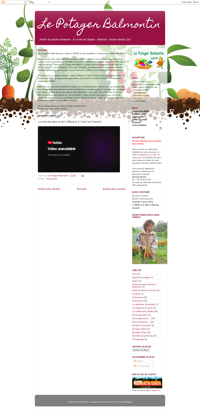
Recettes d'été (139, 329)
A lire (134, 274)
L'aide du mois (139, 120)
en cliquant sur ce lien (146, 155)
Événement (52, 179)
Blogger (128, 402)
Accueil (81, 188)
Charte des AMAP (140, 111)
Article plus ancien (114, 188)
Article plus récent (49, 188)
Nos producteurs (140, 315)
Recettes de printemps (142, 336)
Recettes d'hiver (139, 332)
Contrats (136, 294)
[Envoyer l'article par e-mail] (82, 176)
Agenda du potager (141, 277)
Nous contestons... (140, 322)
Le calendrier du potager (143, 304)
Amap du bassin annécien (144, 290)
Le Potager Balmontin (100, 25)
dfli (112, 402)
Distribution (138, 117)
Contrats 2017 (139, 114)
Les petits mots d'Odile (142, 311)
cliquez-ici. (156, 390)
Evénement (137, 297)
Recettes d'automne (141, 325)
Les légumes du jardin (142, 308)
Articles (139, 361)
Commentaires (143, 366)
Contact (136, 122)
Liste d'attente (139, 125)
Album (135, 281)
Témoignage (138, 339)
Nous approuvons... (141, 318)
